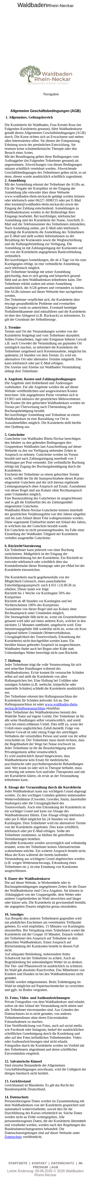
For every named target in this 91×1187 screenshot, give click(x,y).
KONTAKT (39, 1163)
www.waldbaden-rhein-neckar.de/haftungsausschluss (41, 706)
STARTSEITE (18, 1163)
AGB (54, 1167)
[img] (45, 31)
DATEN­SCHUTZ (63, 1163)
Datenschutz (13, 1137)
